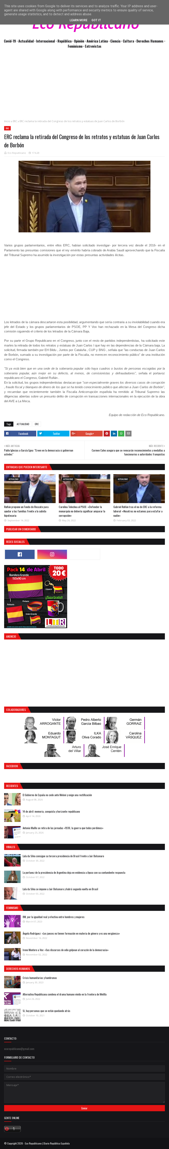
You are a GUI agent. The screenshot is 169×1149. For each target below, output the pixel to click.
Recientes (12, 786)
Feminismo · (76, 46)
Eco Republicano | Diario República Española (47, 1143)
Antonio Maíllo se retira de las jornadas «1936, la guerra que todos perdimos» (63, 828)
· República (64, 41)
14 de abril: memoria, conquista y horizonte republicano (51, 811)
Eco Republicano (17, 152)
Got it (96, 20)
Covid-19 (10, 41)
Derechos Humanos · (150, 41)
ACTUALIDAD (23, 424)
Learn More (78, 20)
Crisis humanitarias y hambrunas (40, 978)
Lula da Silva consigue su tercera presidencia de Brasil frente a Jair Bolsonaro (63, 856)
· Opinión (78, 41)
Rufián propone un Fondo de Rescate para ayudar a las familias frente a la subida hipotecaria (26, 511)
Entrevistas (93, 46)
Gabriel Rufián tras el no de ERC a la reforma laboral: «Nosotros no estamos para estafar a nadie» (137, 511)
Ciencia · (116, 41)
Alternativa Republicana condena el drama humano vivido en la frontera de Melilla (65, 994)
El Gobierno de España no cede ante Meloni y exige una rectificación (57, 795)
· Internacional (45, 41)
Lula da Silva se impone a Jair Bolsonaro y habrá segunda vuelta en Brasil (60, 889)
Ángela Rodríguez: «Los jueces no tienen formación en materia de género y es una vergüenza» (71, 933)
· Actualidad (25, 41)
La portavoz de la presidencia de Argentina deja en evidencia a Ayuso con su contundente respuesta (74, 872)
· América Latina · (97, 41)
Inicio (7, 121)
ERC (15, 121)
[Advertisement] (84, 86)
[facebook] (20, 554)
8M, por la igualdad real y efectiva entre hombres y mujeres (53, 917)
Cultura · (129, 41)
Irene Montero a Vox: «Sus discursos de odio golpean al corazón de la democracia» (66, 950)
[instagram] (52, 554)
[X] (84, 554)
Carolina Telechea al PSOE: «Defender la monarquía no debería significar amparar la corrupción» (82, 511)
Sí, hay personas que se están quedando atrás (46, 1011)
